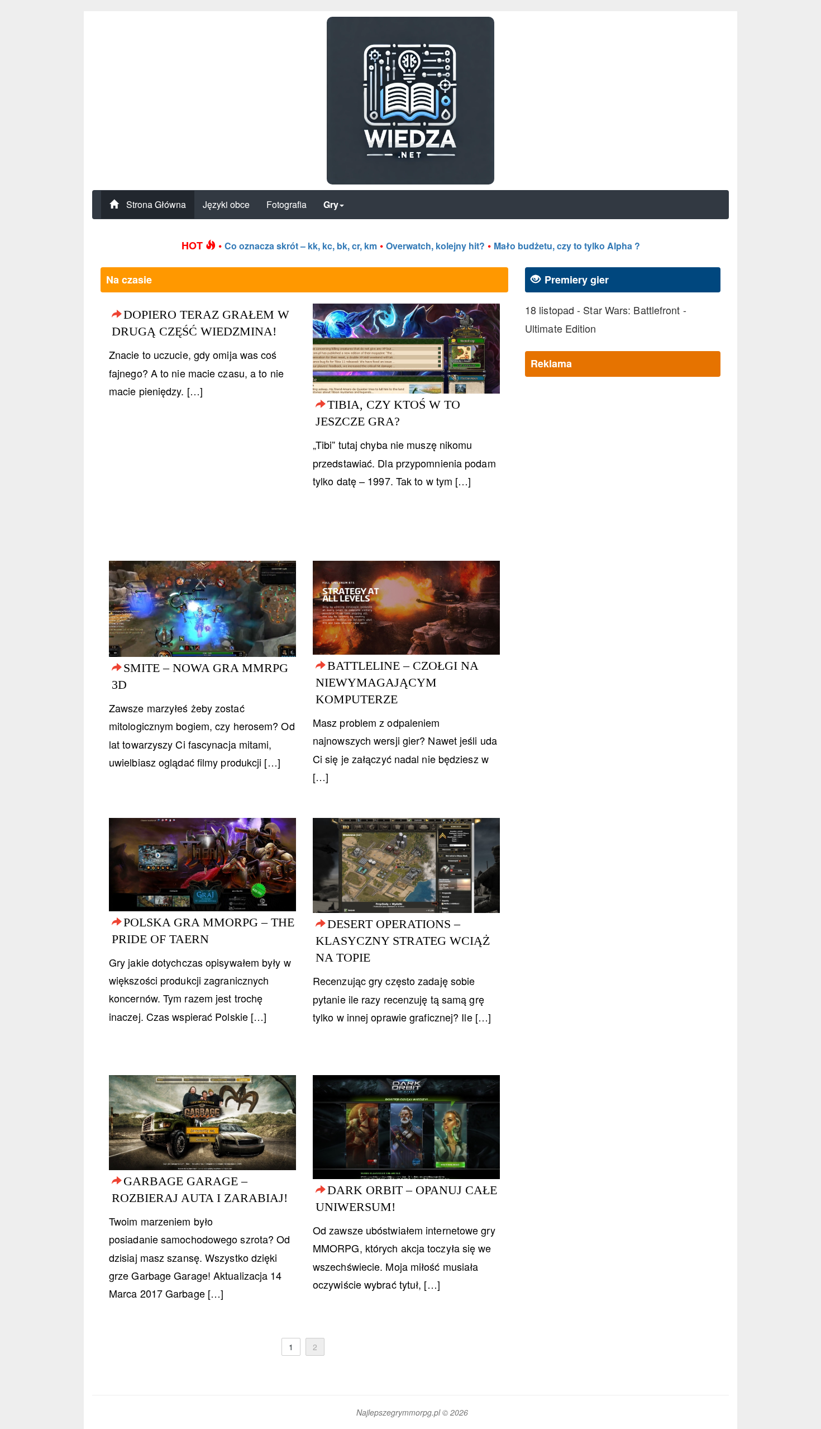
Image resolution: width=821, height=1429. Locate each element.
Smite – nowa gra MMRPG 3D (200, 676)
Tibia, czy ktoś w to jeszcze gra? (388, 413)
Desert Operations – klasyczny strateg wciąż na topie (403, 940)
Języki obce (226, 204)
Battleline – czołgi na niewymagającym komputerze (397, 682)
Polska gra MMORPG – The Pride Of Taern (203, 930)
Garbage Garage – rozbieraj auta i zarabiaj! (200, 1189)
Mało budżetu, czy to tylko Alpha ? (567, 245)
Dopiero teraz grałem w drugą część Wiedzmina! (200, 322)
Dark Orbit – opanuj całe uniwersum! (406, 1198)
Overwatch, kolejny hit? (435, 245)
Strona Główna (155, 204)
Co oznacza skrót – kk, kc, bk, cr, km (301, 245)
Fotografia (286, 204)
